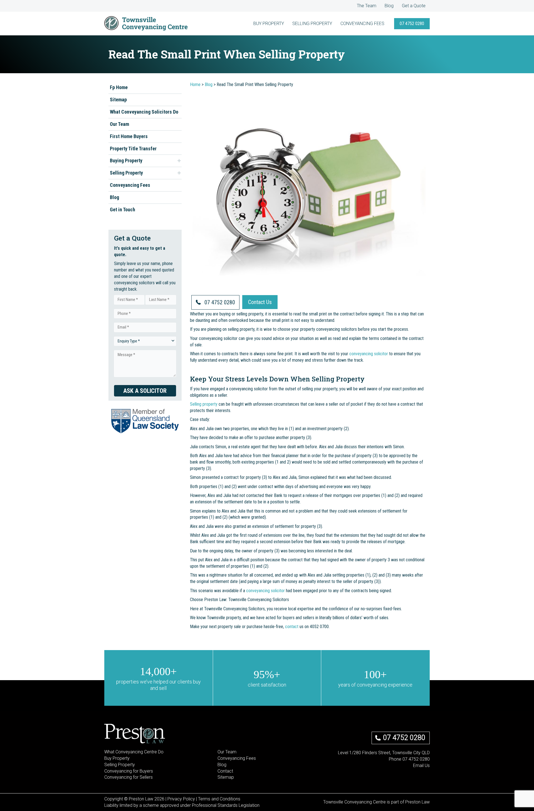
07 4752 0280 (404, 738)
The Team (366, 5)
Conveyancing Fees (130, 185)
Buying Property (126, 160)
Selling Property (126, 173)
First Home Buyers (129, 136)
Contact (225, 771)
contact (291, 626)
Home (195, 84)
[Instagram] (428, 777)
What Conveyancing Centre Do (134, 751)
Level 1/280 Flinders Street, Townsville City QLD (384, 752)
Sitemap (118, 99)
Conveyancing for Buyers (128, 771)
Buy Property (117, 758)
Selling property (204, 404)
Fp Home (119, 87)
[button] (412, 23)
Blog (389, 5)
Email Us (421, 765)
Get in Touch (122, 209)
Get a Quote (414, 5)
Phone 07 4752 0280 (409, 759)
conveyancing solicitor (368, 353)
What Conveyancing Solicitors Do (144, 112)
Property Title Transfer (133, 148)
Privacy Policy (181, 799)
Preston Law (417, 802)
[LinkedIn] (419, 777)
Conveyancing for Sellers (128, 777)
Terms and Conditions (219, 799)
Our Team (119, 124)
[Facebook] (410, 777)
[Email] (401, 777)
